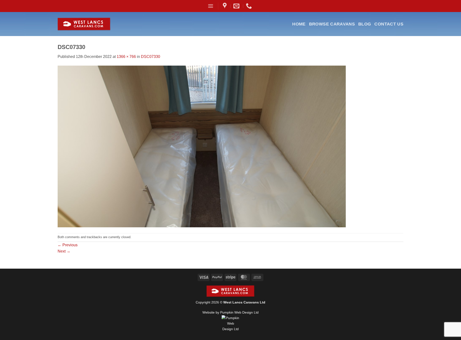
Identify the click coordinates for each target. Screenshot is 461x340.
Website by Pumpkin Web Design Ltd (230, 312)
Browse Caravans (332, 24)
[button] (210, 6)
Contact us (388, 24)
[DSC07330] (202, 146)
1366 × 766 (126, 57)
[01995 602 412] (249, 6)
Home (298, 24)
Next (64, 251)
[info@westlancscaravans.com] (237, 6)
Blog (364, 24)
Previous (68, 245)
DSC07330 (150, 57)
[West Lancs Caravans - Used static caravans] (96, 24)
